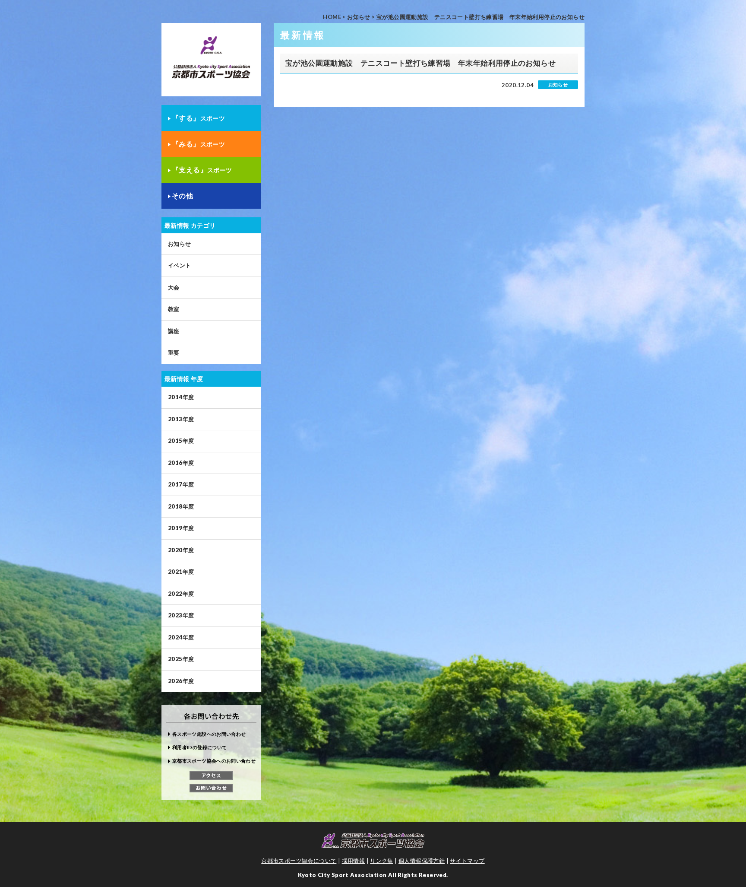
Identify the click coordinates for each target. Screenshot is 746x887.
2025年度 (181, 658)
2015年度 (181, 440)
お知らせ (358, 16)
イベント (179, 265)
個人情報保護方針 (421, 860)
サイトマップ (467, 860)
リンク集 (381, 860)
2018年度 (181, 506)
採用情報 (353, 860)
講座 (174, 330)
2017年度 (181, 484)
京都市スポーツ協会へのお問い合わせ (214, 760)
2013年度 (181, 419)
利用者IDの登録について (199, 747)
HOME (332, 16)
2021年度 (181, 571)
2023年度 (181, 615)
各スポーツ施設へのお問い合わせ (209, 734)
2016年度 (181, 462)
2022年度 (181, 593)
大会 (174, 287)
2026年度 (181, 680)
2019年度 (181, 528)
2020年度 (181, 550)
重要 (174, 352)
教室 (174, 308)
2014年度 (181, 397)
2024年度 (181, 637)
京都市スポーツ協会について (298, 860)
